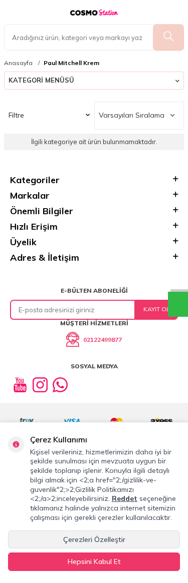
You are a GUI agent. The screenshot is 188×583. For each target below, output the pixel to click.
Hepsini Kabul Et (94, 561)
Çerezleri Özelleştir (94, 539)
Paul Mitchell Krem (71, 63)
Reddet (124, 498)
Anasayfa (18, 63)
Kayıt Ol (156, 309)
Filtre (16, 115)
